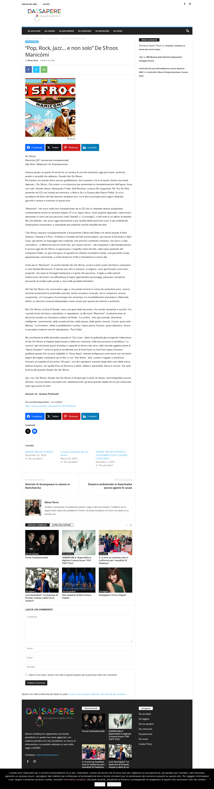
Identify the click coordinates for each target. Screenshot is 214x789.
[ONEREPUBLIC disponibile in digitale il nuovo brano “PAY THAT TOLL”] (78, 542)
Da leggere (50, 31)
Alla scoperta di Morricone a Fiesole (76, 596)
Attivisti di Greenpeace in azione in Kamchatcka (47, 485)
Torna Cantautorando (36, 557)
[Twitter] (36, 69)
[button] (187, 31)
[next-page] (130, 525)
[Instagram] (190, 4)
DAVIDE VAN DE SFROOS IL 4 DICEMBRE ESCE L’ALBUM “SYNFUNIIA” (111, 455)
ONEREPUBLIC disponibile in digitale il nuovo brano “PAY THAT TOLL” (76, 560)
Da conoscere (84, 31)
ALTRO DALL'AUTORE (61, 525)
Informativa (114, 784)
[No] (209, 778)
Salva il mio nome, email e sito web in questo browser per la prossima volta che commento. (73, 675)
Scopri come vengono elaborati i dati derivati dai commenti (97, 694)
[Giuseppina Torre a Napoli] (115, 580)
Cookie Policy (145, 744)
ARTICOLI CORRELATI (37, 525)
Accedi (46, 4)
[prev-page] (126, 525)
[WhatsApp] (44, 69)
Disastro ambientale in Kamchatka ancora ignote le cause (110, 485)
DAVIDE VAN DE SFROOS (39, 451)
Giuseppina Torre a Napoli (112, 594)
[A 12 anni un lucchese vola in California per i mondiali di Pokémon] (115, 542)
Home (27, 38)
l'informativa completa (74, 779)
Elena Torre (33, 60)
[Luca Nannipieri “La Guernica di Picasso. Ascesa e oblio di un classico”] (42, 580)
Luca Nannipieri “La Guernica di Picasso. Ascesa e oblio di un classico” (41, 597)
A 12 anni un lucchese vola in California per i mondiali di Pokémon (113, 560)
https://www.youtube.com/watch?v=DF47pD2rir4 (50, 406)
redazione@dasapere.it (47, 755)
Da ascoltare (34, 31)
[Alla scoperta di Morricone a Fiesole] (78, 580)
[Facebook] (185, 4)
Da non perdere (66, 31)
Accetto (100, 784)
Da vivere (117, 31)
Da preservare (102, 31)
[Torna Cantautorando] (42, 542)
